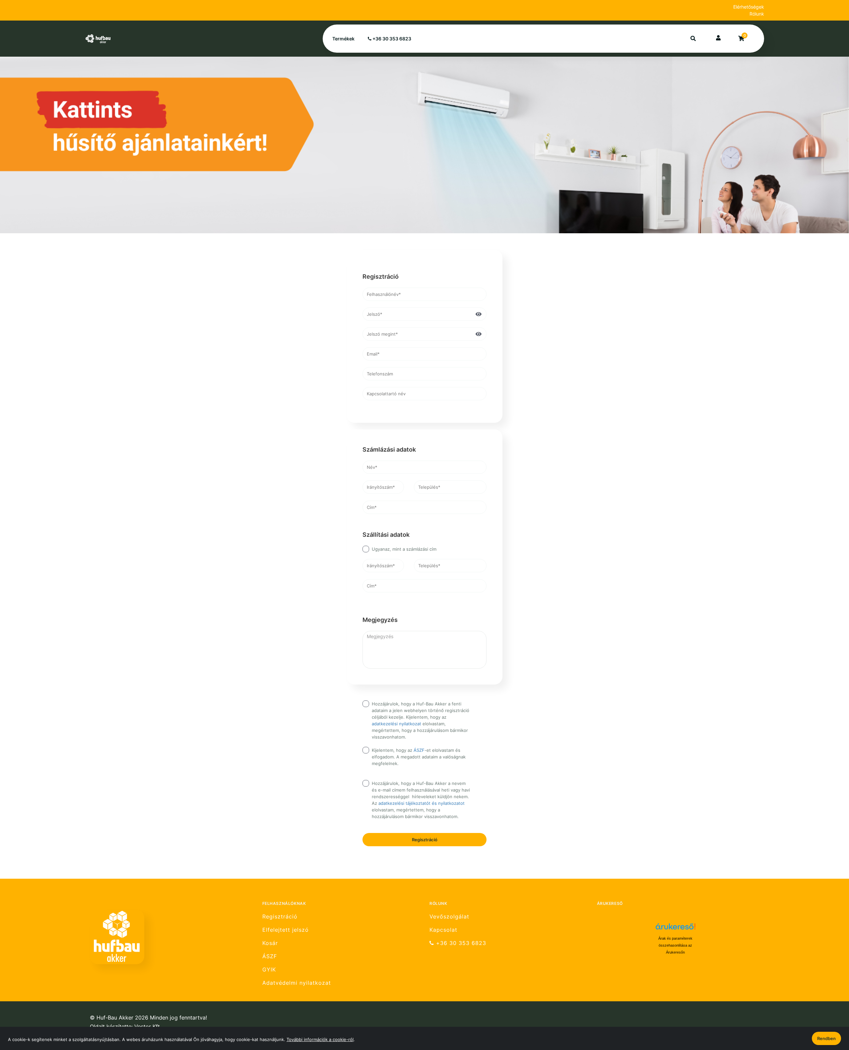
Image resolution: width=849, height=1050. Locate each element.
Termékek (343, 38)
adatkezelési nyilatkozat (396, 723)
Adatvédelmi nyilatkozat (296, 983)
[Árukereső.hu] (675, 928)
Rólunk (757, 14)
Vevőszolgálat (449, 916)
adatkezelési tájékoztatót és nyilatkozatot (421, 803)
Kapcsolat (443, 930)
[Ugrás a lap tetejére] (829, 1010)
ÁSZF (419, 750)
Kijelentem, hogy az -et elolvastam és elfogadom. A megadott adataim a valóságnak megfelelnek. (419, 756)
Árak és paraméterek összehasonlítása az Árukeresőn (675, 945)
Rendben (826, 1038)
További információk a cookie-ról (320, 1039)
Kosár (270, 943)
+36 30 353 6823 (391, 38)
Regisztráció (424, 839)
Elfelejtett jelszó (285, 930)
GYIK (269, 970)
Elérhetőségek (748, 7)
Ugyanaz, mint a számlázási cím (404, 549)
